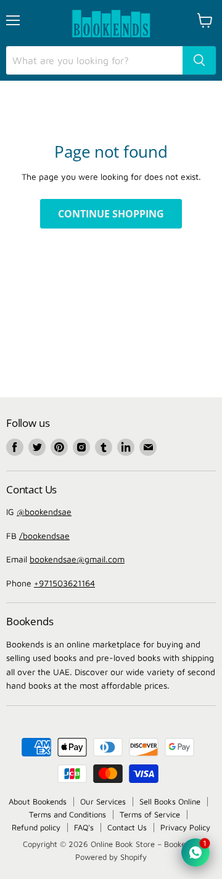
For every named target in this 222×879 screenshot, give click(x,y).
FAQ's (84, 827)
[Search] (199, 60)
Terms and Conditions (67, 814)
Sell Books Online (169, 801)
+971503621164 (64, 583)
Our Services (103, 801)
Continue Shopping (111, 214)
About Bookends (38, 801)
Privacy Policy (185, 827)
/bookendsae (44, 535)
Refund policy (36, 827)
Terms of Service (150, 814)
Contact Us (127, 827)
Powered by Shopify (111, 857)
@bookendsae (44, 511)
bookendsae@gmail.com (77, 559)
